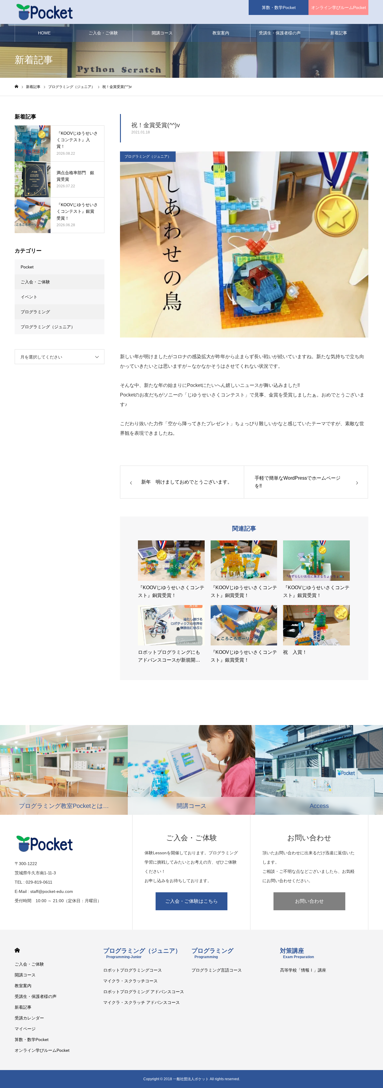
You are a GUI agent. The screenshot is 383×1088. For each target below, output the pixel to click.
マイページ (25, 1028)
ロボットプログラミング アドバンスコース (143, 991)
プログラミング (35, 311)
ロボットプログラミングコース (132, 970)
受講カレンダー (29, 1018)
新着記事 (338, 33)
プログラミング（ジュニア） (147, 156)
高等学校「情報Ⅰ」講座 (303, 970)
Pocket (27, 267)
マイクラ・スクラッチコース (130, 980)
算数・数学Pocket (279, 7)
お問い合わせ (309, 901)
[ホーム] (16, 87)
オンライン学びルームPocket (338, 7)
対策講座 (297, 953)
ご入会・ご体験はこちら (191, 901)
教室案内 (220, 33)
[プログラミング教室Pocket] (45, 12)
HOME (44, 33)
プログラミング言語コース (217, 970)
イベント (29, 296)
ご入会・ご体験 (103, 33)
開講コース (162, 33)
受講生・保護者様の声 (280, 33)
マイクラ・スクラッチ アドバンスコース (141, 1002)
